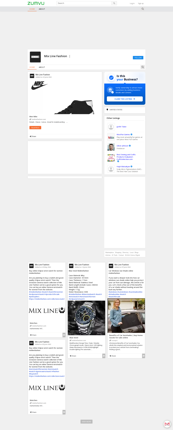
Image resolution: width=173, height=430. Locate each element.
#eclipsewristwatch (37, 294)
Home (32, 9)
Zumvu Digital (135, 255)
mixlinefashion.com (39, 119)
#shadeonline (114, 294)
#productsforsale (52, 294)
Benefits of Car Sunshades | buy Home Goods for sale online (126, 336)
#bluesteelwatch (88, 294)
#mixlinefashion (35, 292)
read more (35, 128)
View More (86, 421)
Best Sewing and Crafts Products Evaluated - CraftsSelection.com (126, 156)
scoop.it (114, 340)
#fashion (55, 371)
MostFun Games (123, 134)
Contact (121, 255)
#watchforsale (114, 296)
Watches (33, 323)
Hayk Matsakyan (123, 166)
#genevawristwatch (44, 371)
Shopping (118, 252)
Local (131, 252)
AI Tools (114, 255)
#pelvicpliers (34, 296)
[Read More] (63, 335)
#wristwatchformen (87, 296)
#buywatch (33, 374)
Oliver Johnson (122, 146)
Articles (108, 255)
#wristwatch (74, 296)
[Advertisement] (86, 30)
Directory (126, 252)
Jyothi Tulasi (121, 126)
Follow (138, 58)
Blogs (137, 252)
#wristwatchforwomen (38, 369)
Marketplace (109, 252)
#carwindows (122, 292)
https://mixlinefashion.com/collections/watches (48, 299)
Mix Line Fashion (43, 75)
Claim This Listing (123, 99)
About (42, 9)
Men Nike (33, 116)
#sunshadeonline (135, 292)
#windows (113, 292)
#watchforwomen (55, 292)
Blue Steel (74, 337)
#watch (45, 292)
